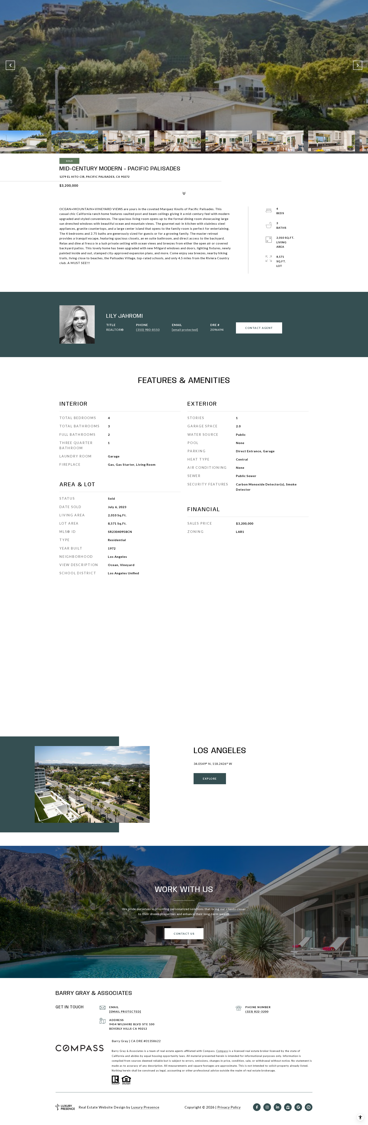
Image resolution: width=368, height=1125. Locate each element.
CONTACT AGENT (259, 327)
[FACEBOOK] (257, 1107)
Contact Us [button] (184, 933)
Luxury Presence (145, 1107)
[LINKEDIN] (277, 1107)
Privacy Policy (229, 1107)
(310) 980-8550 (148, 329)
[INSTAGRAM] (267, 1107)
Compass (222, 1050)
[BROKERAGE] (308, 1107)
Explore (210, 778)
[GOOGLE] (298, 1107)
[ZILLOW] (288, 1107)
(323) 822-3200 (256, 1011)
